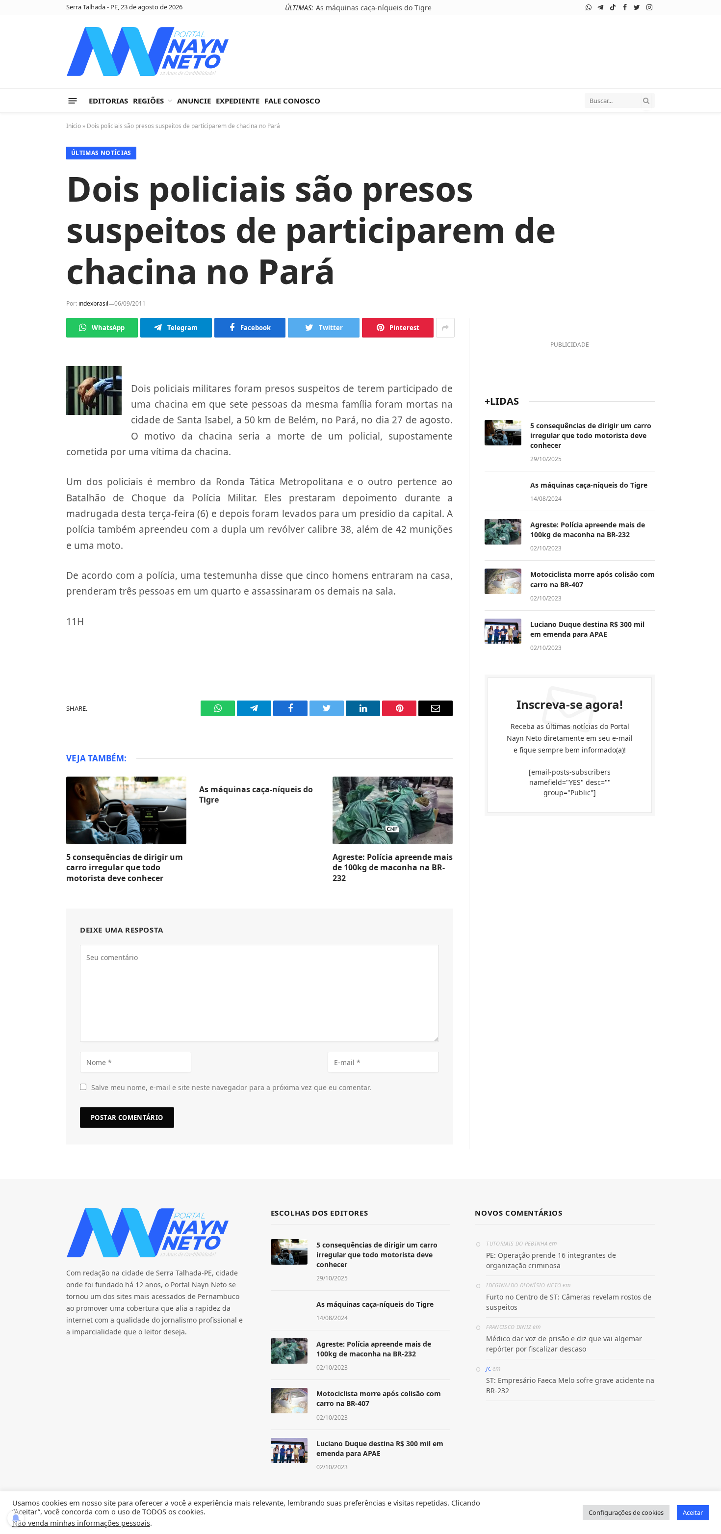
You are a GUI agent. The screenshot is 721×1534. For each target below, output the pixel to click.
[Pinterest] (32, 493)
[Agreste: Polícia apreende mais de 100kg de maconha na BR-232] (393, 810)
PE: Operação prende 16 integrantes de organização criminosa (551, 1260)
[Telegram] (32, 401)
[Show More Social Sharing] (445, 328)
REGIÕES (148, 100)
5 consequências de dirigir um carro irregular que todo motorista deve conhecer (124, 868)
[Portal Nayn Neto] (148, 51)
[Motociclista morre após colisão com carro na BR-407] (503, 581)
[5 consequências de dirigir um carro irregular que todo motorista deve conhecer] (126, 810)
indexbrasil (93, 303)
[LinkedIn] (32, 470)
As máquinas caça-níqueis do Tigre (374, 7)
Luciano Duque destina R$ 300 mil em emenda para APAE (587, 629)
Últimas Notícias (101, 153)
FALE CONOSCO (292, 100)
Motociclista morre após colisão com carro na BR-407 (592, 579)
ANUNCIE (194, 100)
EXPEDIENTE (237, 100)
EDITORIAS (108, 100)
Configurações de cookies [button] (626, 1512)
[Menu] (73, 100)
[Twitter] (32, 447)
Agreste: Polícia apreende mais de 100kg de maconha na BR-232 (393, 868)
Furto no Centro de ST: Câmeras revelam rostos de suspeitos (568, 1302)
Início (73, 126)
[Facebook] (32, 424)
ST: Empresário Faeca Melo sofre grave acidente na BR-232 (570, 1385)
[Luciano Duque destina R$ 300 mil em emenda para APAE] (503, 631)
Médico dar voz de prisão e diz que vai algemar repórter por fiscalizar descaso (564, 1343)
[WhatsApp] (32, 378)
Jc (488, 1368)
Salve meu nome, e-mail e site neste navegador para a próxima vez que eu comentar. (231, 1087)
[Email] (32, 516)
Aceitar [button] (693, 1512)
